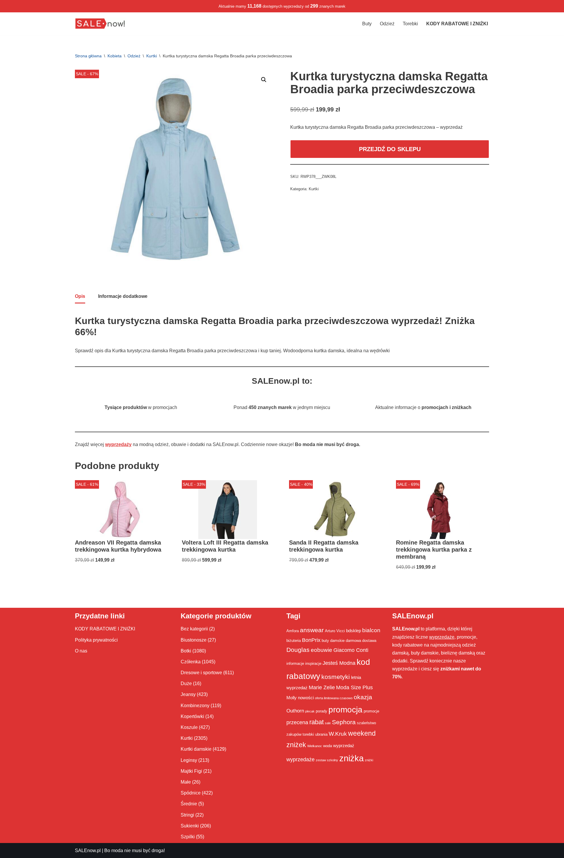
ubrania (321, 734)
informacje (295, 663)
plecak (310, 711)
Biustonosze (194, 639)
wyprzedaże (300, 759)
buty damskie (333, 640)
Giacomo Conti (350, 650)
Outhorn (295, 710)
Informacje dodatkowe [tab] (122, 296)
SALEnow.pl (88, 850)
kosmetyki (335, 676)
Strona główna (88, 56)
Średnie (189, 803)
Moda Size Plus (354, 687)
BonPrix (311, 640)
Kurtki (151, 56)
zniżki (369, 760)
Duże (186, 683)
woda (327, 746)
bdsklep (353, 630)
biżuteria (293, 640)
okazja (363, 697)
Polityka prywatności (96, 639)
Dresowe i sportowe (201, 672)
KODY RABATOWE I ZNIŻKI (105, 628)
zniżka (351, 758)
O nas (81, 650)
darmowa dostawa (361, 640)
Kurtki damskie (196, 749)
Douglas (298, 649)
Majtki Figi (191, 771)
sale (328, 723)
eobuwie (321, 650)
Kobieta (115, 56)
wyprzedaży (118, 444)
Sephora (344, 722)
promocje (371, 711)
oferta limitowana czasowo (333, 698)
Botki (186, 650)
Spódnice (191, 792)
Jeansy (188, 694)
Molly (291, 697)
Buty (367, 23)
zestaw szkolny (327, 760)
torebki (308, 734)
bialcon (371, 630)
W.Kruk (338, 733)
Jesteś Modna (339, 663)
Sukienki (190, 825)
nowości (306, 697)
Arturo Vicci (335, 631)
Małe (186, 781)
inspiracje (313, 663)
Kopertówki (192, 716)
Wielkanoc (314, 746)
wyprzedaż (343, 745)
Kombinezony (195, 705)
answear (312, 630)
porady (321, 711)
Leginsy (189, 760)
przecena (297, 722)
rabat (316, 722)
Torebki (410, 23)
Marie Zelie (322, 687)
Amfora (292, 631)
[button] (263, 79)
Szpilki (188, 836)
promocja (345, 709)
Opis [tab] (80, 296)
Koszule (189, 727)
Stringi (187, 814)
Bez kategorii (194, 628)
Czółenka (191, 661)
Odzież (387, 23)
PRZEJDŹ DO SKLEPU (390, 149)
